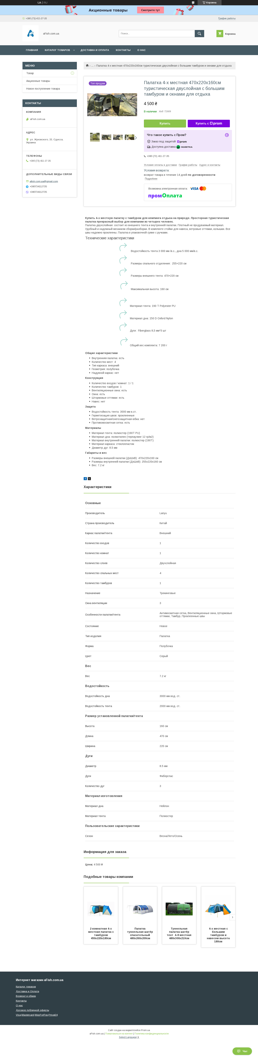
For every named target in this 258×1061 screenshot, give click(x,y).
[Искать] (199, 33)
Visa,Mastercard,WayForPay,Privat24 (37, 1014)
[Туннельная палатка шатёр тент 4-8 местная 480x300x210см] (179, 905)
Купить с (202, 123)
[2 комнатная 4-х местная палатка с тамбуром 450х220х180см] (101, 905)
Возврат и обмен (26, 996)
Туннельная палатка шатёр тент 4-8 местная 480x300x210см (179, 933)
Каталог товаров (57, 50)
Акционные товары (38, 80)
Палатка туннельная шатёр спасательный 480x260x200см (140, 933)
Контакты (123, 50)
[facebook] (85, 479)
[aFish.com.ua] (30, 40)
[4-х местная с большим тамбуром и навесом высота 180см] (218, 905)
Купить (165, 123)
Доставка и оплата (94, 50)
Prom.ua (145, 1030)
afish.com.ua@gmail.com (44, 181)
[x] (89, 479)
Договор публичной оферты (32, 1010)
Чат (245, 1051)
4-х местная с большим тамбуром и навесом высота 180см (218, 935)
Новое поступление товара (43, 88)
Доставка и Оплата (27, 991)
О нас (141, 50)
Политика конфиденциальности (151, 1033)
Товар (30, 73)
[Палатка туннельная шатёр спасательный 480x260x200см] (140, 905)
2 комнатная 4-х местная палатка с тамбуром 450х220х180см (101, 933)
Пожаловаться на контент (119, 1033)
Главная (32, 50)
